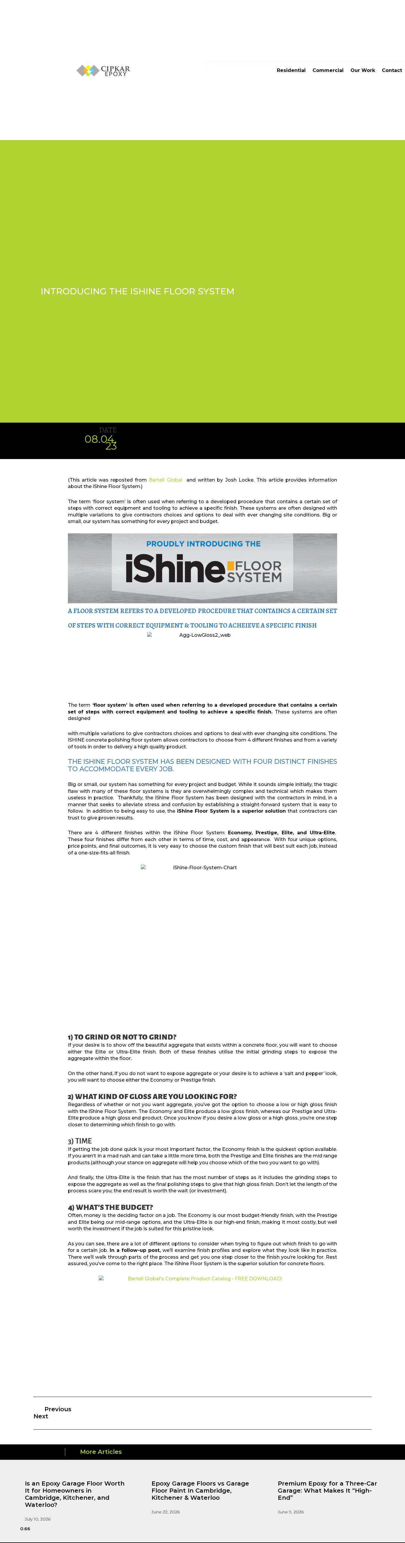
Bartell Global (165, 480)
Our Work (362, 70)
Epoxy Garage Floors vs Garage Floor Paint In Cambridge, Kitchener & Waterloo (200, 1490)
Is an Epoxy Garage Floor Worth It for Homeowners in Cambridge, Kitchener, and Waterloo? (75, 1494)
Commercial (328, 70)
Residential (291, 70)
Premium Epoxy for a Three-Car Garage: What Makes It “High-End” (327, 1490)
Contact (392, 70)
